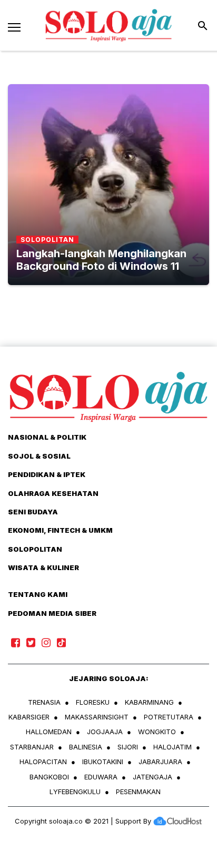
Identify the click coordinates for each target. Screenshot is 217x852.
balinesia (85, 747)
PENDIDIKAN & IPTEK (46, 474)
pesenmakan (138, 791)
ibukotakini (102, 761)
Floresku (93, 702)
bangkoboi (49, 777)
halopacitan (43, 761)
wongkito (157, 731)
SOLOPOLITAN (35, 549)
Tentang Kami (37, 594)
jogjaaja (105, 731)
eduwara (100, 777)
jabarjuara (160, 761)
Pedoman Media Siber (52, 613)
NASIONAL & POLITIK (47, 437)
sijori (127, 747)
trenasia (44, 702)
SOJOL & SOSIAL (39, 456)
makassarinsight (97, 717)
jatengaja (152, 777)
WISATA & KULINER (43, 567)
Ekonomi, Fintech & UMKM (60, 530)
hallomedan (49, 731)
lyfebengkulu (75, 791)
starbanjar (32, 747)
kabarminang (149, 702)
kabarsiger (29, 717)
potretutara (168, 717)
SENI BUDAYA (33, 512)
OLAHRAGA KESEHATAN (53, 493)
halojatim (172, 747)
